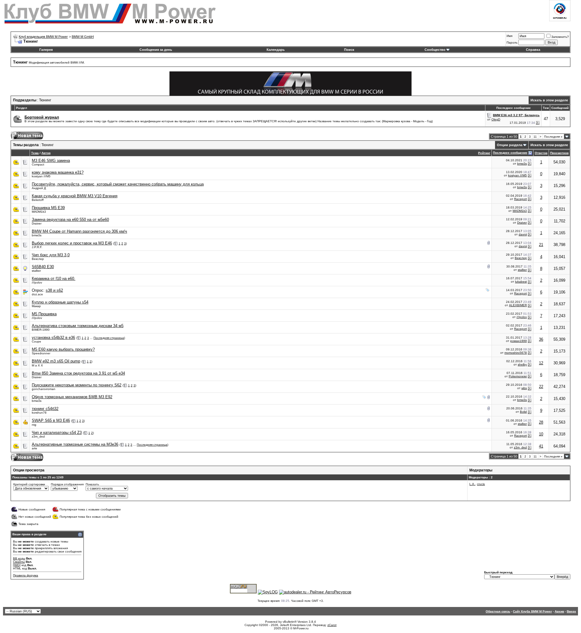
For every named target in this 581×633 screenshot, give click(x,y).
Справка (533, 49)
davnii (523, 234)
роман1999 (518, 341)
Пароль (512, 42)
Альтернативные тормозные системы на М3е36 (75, 444)
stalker (36, 270)
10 (541, 434)
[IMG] (17, 565)
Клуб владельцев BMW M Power (43, 36)
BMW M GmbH (83, 36)
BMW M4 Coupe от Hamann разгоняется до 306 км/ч (79, 231)
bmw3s (522, 163)
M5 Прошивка (44, 314)
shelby (522, 364)
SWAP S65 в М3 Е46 (51, 420)
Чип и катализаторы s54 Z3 (57, 432)
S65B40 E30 (43, 266)
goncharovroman (43, 389)
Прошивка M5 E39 (48, 207)
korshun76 (39, 412)
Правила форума (25, 575)
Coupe (36, 341)
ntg (34, 424)
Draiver (36, 223)
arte (34, 448)
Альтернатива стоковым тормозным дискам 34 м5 (77, 325)
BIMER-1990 (41, 329)
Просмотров (559, 153)
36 (541, 339)
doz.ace (37, 294)
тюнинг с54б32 (45, 408)
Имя (509, 36)
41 (541, 446)
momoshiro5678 (515, 352)
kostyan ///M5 (41, 176)
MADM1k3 (39, 211)
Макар (36, 306)
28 (541, 422)
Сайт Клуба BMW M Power (532, 611)
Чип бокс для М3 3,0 (51, 255)
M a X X (37, 365)
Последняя (553, 136)
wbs (524, 388)
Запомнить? (560, 36)
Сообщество (435, 49)
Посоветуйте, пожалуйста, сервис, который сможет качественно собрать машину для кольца (118, 184)
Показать (92, 484)
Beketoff (38, 200)
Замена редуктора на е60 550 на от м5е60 (70, 219)
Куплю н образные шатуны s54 (60, 302)
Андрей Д (39, 188)
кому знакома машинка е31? (58, 172)
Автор (46, 153)
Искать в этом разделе (549, 100)
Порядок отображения (67, 484)
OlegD (495, 119)
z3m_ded (38, 436)
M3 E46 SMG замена (51, 160)
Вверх (571, 611)
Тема (35, 153)
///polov (37, 282)
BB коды (19, 558)
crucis (481, 484)
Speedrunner (41, 353)
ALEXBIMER (518, 305)
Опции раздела (509, 145)
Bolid (523, 411)
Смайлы (19, 561)
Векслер (38, 259)
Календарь (276, 49)
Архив (559, 611)
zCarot (331, 625)
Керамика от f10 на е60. (53, 278)
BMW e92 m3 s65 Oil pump (56, 361)
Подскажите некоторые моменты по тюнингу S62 (76, 385)
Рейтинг (484, 153)
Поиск (349, 49)
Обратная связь (498, 611)
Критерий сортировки (29, 484)
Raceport (520, 199)
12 (541, 363)
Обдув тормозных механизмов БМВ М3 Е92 (72, 397)
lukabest (521, 281)
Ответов (541, 153)
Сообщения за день (156, 49)
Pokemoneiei (518, 376)
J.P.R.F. (37, 247)
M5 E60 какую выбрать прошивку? (63, 349)
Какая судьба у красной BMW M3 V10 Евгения (74, 196)
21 (541, 244)
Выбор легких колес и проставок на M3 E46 (72, 243)
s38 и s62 (54, 290)
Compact (38, 164)
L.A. (472, 484)
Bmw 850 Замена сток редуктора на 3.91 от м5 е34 (78, 373)
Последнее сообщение (510, 152)
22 (541, 386)
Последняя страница (109, 337)
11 (535, 136)
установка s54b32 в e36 (53, 337)
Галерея (46, 49)
